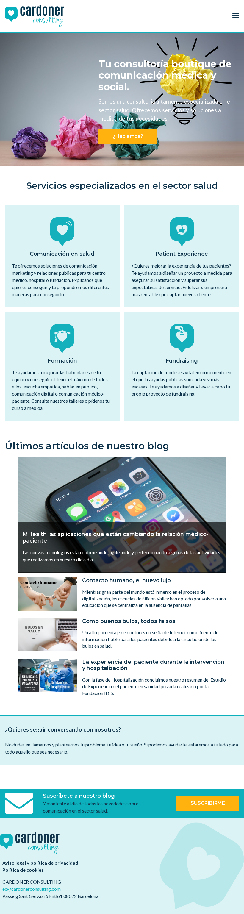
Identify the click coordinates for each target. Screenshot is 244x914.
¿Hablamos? (128, 136)
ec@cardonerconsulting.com (31, 889)
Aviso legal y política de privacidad (40, 862)
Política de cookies (23, 870)
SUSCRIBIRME (208, 803)
